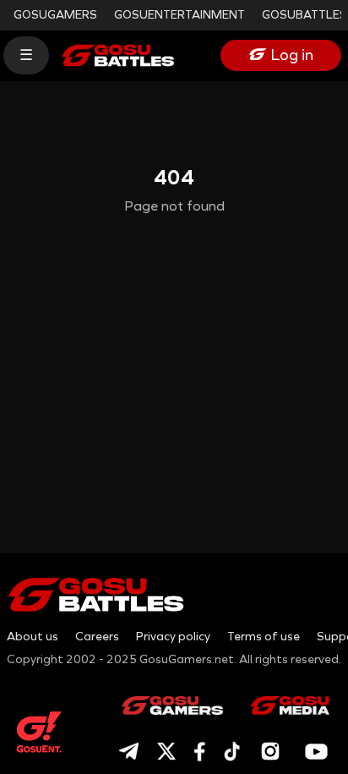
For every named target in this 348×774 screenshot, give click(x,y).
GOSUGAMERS (55, 15)
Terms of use (263, 636)
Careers (97, 636)
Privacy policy (173, 636)
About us (32, 636)
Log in (292, 55)
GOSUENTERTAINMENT (179, 15)
